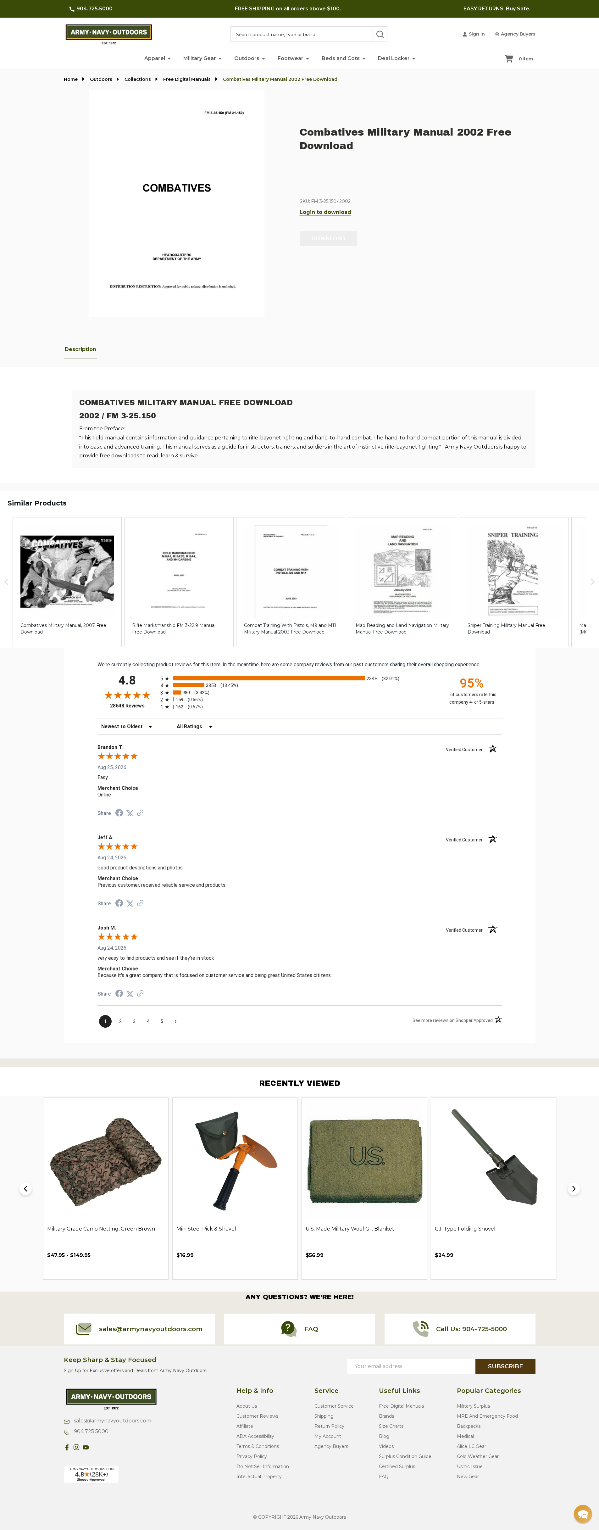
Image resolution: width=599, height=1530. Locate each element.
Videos (386, 1446)
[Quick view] (144, 1269)
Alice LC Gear (471, 1446)
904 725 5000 (90, 1431)
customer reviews (257, 1416)
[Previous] (25, 1188)
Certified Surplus (397, 1466)
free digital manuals (401, 1406)
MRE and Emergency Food (487, 1416)
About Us (246, 1406)
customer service (334, 1406)
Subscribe (505, 1366)
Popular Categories (489, 1390)
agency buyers (331, 1446)
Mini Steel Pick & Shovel (206, 1229)
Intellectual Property (259, 1476)
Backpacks (468, 1426)
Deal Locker (394, 58)
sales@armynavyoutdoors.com (112, 1421)
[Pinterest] (95, 1447)
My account (327, 1436)
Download (328, 239)
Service (326, 1390)
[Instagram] (76, 1447)
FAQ (384, 1476)
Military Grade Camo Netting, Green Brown (101, 1229)
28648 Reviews (133, 706)
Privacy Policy (251, 1456)
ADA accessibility (255, 1436)
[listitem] (67, 582)
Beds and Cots (341, 58)
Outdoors (246, 58)
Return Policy (329, 1426)
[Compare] (158, 1269)
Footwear (290, 58)
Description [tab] (80, 349)
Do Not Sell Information (262, 1466)
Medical (465, 1436)
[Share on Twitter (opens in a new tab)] (130, 813)
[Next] (574, 1188)
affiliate (244, 1426)
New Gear (468, 1476)
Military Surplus (473, 1406)
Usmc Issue (470, 1466)
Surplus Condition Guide (405, 1456)
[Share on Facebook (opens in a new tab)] (119, 814)
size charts (391, 1426)
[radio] (299, 678)
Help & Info (254, 1390)
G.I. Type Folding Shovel (465, 1229)
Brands (386, 1416)
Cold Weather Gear (478, 1456)
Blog (384, 1436)
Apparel (154, 58)
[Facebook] (67, 1447)
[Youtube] (86, 1447)
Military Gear (199, 58)
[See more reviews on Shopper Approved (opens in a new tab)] (140, 813)
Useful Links (399, 1390)
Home (71, 79)
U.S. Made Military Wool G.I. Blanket (350, 1229)
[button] (169, 58)
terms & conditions (257, 1446)
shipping (324, 1416)
